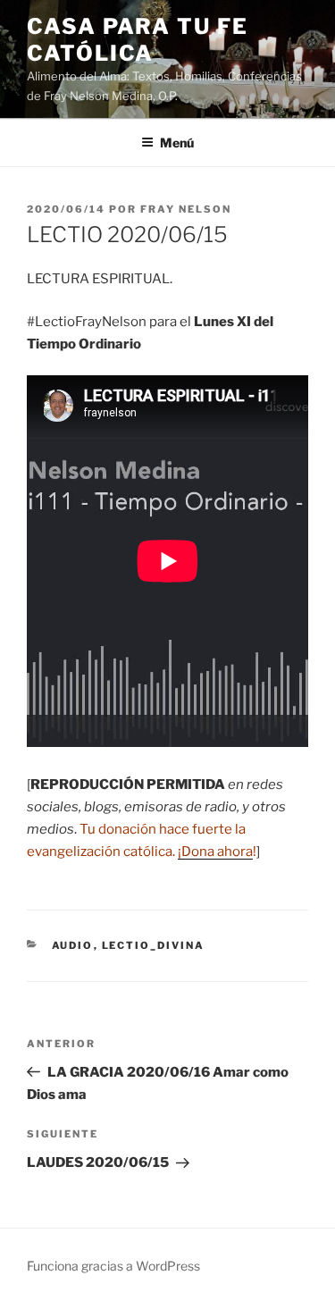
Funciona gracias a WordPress (113, 1265)
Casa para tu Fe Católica (137, 39)
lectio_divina (153, 945)
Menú (177, 142)
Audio (73, 945)
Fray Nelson (185, 209)
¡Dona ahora (215, 851)
